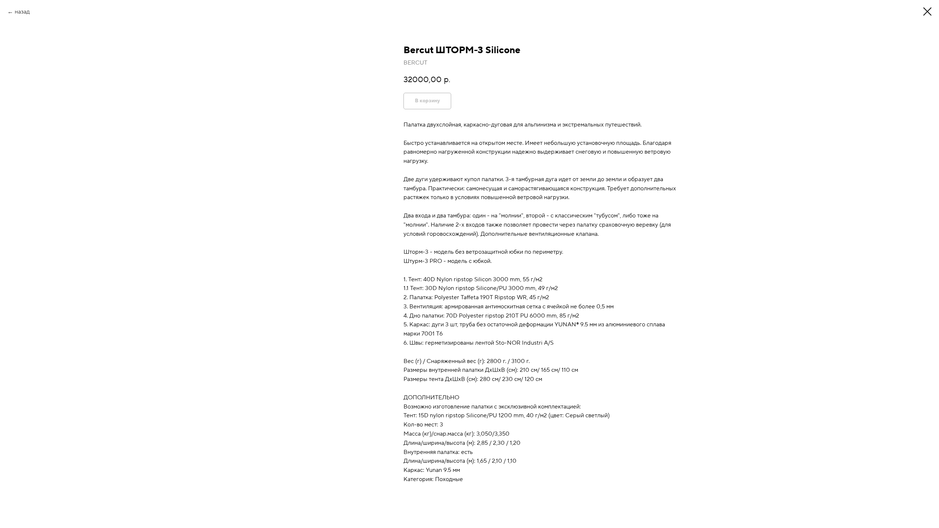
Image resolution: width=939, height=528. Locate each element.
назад (22, 11)
